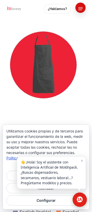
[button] (80, 8)
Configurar (46, 200)
